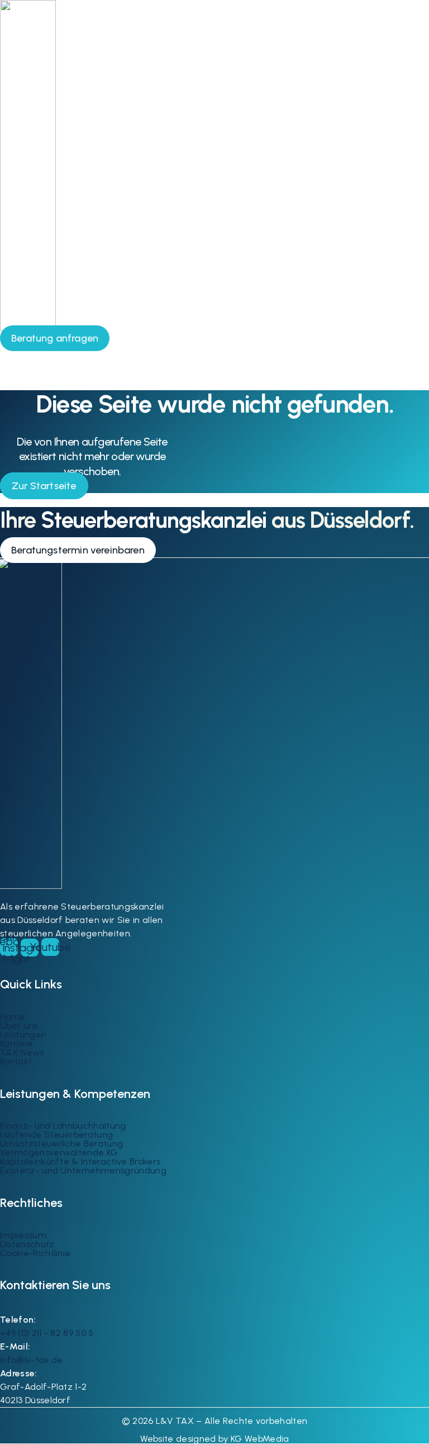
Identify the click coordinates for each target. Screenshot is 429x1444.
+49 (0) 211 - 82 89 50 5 (47, 1333)
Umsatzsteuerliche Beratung (61, 1143)
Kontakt (16, 1061)
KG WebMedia (258, 1438)
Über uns (19, 1025)
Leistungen (23, 1034)
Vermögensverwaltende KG (59, 1152)
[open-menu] (412, 334)
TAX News (22, 1052)
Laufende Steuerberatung (56, 1134)
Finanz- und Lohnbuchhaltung (63, 1125)
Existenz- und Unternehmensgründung (83, 1170)
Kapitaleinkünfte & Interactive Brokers (80, 1161)
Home (12, 1016)
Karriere (17, 1043)
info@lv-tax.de (31, 1360)
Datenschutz (27, 1244)
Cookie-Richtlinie (35, 1253)
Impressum (23, 1235)
